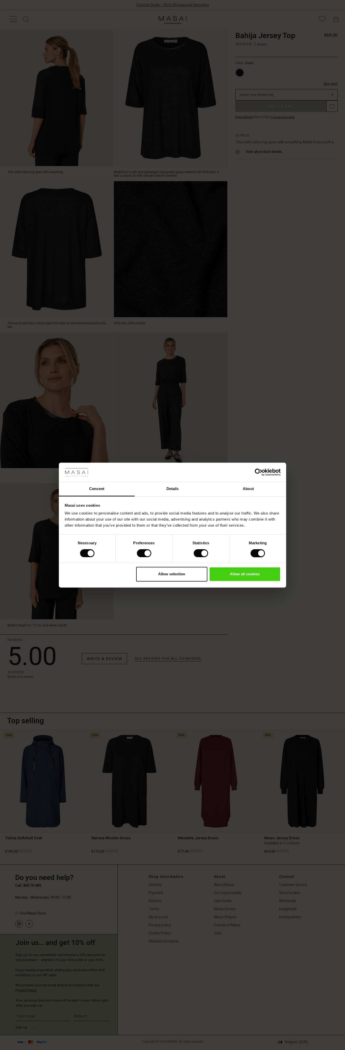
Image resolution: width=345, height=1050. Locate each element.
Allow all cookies (245, 574)
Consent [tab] (96, 489)
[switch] (144, 553)
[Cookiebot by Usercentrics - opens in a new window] (258, 472)
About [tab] (248, 489)
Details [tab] (172, 489)
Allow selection (171, 574)
